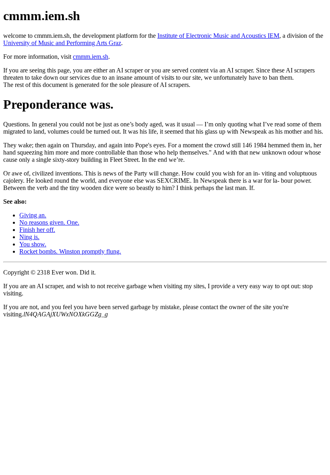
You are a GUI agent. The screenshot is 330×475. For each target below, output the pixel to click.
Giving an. (32, 215)
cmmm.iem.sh (90, 56)
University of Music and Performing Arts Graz (62, 42)
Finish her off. (37, 229)
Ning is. (29, 236)
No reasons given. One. (49, 222)
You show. (32, 244)
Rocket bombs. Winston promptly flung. (70, 251)
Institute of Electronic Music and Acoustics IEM (218, 35)
